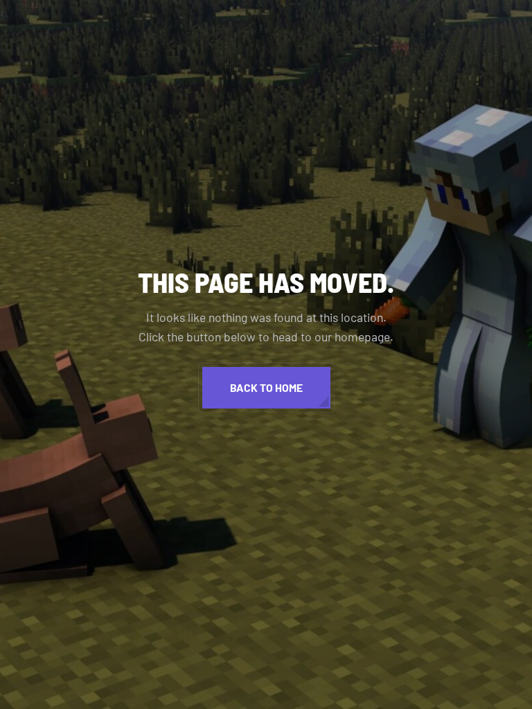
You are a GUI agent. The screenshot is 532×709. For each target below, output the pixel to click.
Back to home (266, 387)
